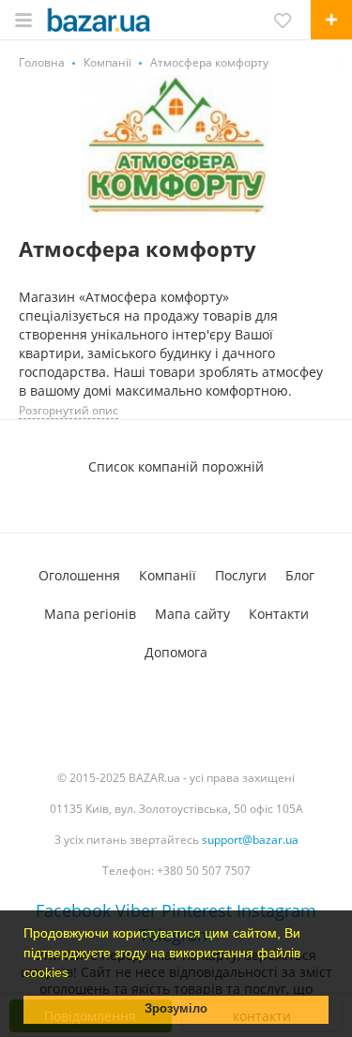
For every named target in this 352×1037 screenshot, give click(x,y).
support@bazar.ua (250, 840)
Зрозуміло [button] (176, 1008)
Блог (299, 575)
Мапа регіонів (90, 614)
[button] (75, 974)
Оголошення (79, 575)
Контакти (279, 614)
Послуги (241, 575)
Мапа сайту (192, 614)
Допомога (176, 652)
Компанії (167, 575)
